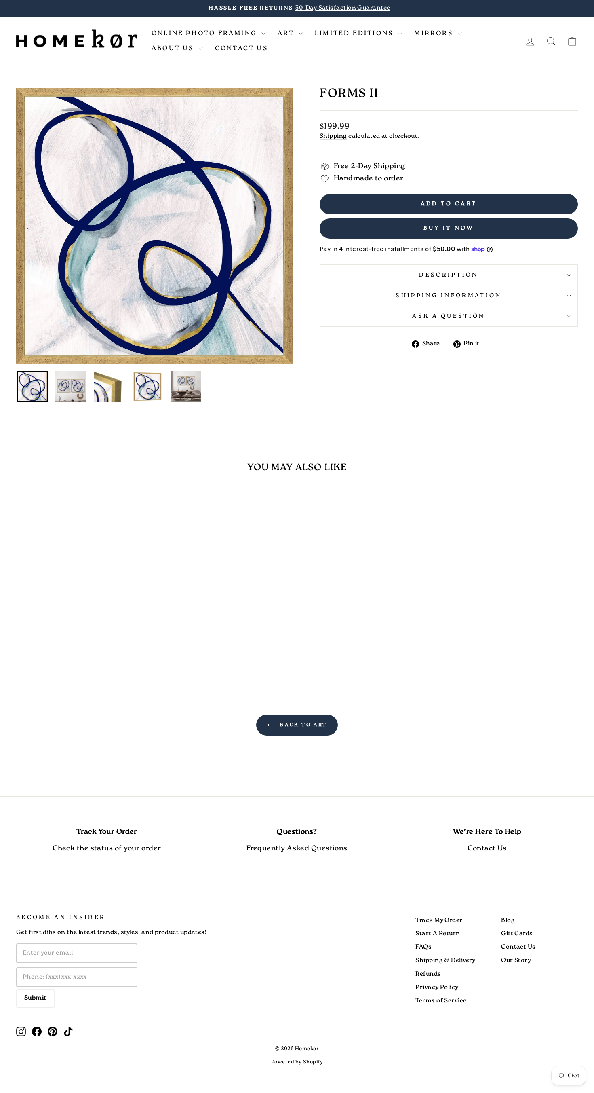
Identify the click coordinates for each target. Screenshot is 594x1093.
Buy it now (448, 228)
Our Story (516, 960)
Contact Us (241, 48)
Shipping (333, 136)
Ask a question (448, 316)
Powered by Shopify (297, 1062)
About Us (174, 48)
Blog (508, 920)
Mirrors (435, 33)
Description (448, 275)
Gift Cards (517, 934)
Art (287, 33)
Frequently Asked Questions (297, 848)
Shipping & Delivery (445, 960)
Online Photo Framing (205, 33)
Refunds (428, 974)
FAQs (423, 947)
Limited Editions (355, 33)
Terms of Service (440, 1001)
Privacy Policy (436, 987)
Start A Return (437, 934)
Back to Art (302, 725)
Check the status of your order (107, 848)
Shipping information (448, 295)
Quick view (83, 617)
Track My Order (438, 920)
